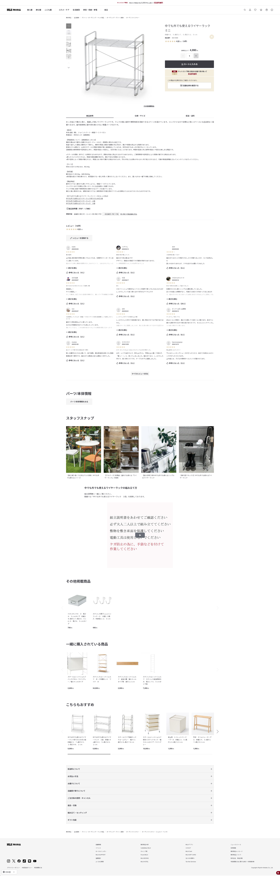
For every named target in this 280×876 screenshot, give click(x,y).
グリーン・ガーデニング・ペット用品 (93, 17)
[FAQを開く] (267, 10)
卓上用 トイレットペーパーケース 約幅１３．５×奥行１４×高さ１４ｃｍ (177, 739)
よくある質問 (100, 861)
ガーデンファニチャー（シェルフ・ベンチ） (155, 832)
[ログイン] (250, 9)
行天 (123, 278)
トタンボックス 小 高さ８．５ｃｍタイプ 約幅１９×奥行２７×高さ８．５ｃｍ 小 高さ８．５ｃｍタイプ (77, 619)
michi (73, 247)
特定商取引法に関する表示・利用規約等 (242, 861)
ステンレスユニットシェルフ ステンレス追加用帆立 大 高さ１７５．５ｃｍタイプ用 (153, 680)
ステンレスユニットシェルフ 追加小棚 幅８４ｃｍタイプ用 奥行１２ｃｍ (127, 679)
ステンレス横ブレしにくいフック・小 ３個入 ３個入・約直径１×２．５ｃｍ (102, 616)
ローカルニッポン (101, 851)
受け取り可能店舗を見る (128, 214)
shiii (123, 309)
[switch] (212, 37)
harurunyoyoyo (177, 342)
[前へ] (61, 608)
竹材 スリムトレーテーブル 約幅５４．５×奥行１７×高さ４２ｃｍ (202, 739)
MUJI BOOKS (145, 858)
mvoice (74, 342)
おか (173, 247)
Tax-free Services (191, 861)
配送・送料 (190, 116)
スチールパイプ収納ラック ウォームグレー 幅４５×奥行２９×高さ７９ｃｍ (128, 739)
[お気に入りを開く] (255, 10)
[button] (68, 63)
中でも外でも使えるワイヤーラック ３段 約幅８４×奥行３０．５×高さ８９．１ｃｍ (102, 741)
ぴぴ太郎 (75, 278)
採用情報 (233, 848)
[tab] (68, 26)
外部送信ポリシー (27, 867)
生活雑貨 (76, 10)
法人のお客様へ (190, 858)
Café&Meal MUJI (146, 848)
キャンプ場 (144, 851)
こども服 (48, 10)
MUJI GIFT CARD (191, 855)
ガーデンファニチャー (132, 17)
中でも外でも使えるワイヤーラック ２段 (80, 201)
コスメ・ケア (64, 10)
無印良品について (236, 855)
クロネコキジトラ (178, 278)
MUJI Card (189, 851)
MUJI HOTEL (144, 861)
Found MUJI (144, 855)
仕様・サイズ (140, 116)
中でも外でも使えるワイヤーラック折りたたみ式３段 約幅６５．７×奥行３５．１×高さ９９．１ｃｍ (78, 741)
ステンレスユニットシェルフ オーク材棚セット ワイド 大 (102, 679)
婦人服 (29, 10)
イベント (98, 848)
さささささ (126, 342)
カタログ (188, 848)
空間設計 (98, 858)
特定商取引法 (38, 867)
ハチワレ (125, 247)
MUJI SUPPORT (100, 855)
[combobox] (9, 872)
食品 (106, 10)
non (73, 309)
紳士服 (38, 10)
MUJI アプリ (189, 844)
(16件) (185, 41)
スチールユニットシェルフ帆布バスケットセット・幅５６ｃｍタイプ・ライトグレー (152, 741)
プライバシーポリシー (13, 867)
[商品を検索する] (245, 10)
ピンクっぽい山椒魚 (179, 309)
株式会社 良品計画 (236, 858)
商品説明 (89, 116)
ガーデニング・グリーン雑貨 (115, 17)
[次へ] (219, 608)
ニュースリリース (236, 844)
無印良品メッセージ (236, 851)
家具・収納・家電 (90, 10)
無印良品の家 (145, 844)
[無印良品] (14, 844)
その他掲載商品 (149, 106)
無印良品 (68, 17)
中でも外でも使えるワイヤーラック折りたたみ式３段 (84, 198)
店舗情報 (98, 844)
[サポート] (272, 9)
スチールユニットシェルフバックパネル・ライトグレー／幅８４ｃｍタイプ (77, 679)
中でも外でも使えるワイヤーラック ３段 (80, 203)
